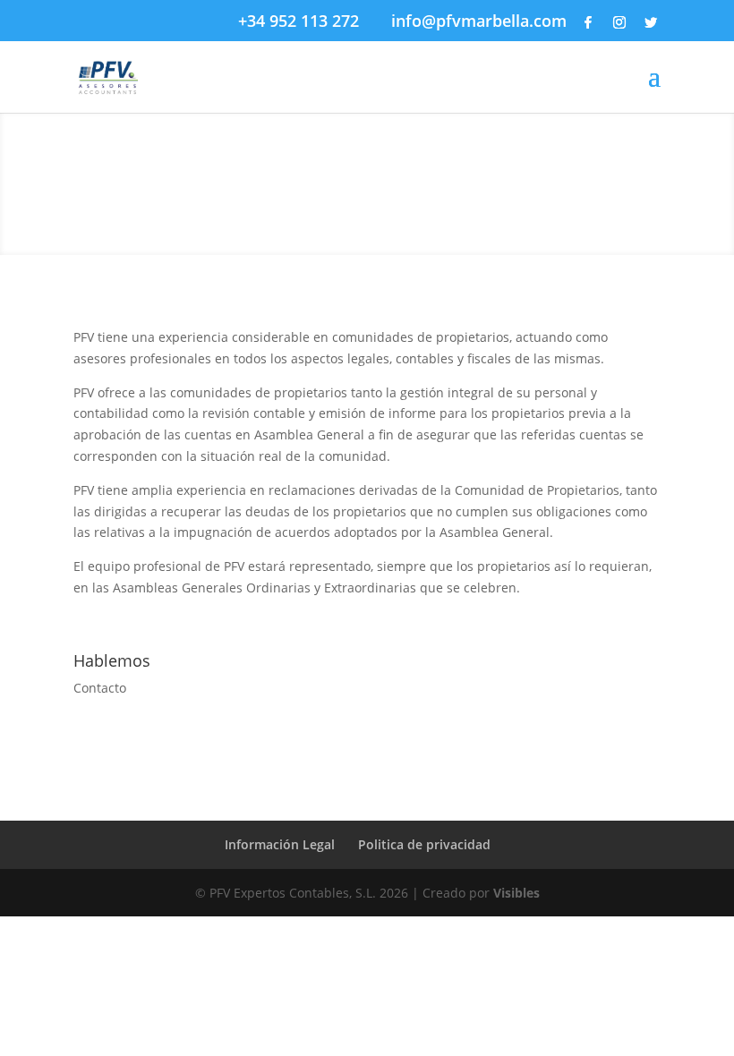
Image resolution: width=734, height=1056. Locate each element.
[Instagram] (619, 22)
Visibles (516, 892)
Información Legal (280, 844)
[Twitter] (650, 22)
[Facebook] (588, 22)
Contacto (99, 687)
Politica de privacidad (424, 844)
